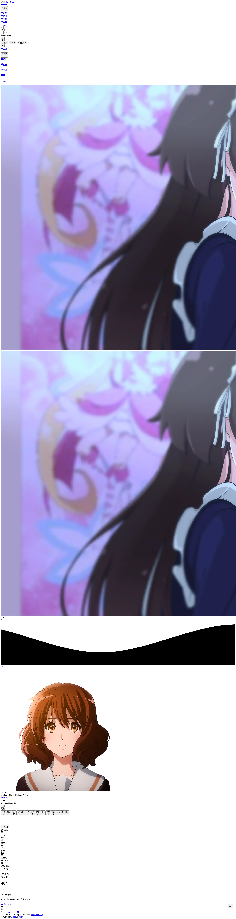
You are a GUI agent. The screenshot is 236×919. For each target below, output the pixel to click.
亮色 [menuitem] (5, 43)
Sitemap (39, 915)
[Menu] (3, 45)
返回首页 (7, 904)
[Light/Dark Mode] (3, 39)
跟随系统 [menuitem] (22, 43)
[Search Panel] (3, 30)
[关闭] (3, 806)
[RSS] (6, 798)
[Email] (4, 798)
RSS (33, 915)
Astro (13, 917)
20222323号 (13, 912)
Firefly (20, 917)
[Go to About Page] (118, 728)
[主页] (230, 906)
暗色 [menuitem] (13, 43)
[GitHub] (2, 798)
